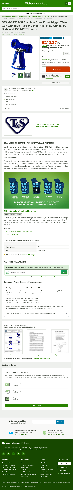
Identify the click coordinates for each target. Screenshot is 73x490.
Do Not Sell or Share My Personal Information (56, 482)
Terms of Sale (6, 482)
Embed (19, 214)
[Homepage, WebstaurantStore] (36, 3)
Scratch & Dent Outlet (27, 465)
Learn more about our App (56, 434)
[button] (14, 75)
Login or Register (36, 405)
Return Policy (44, 476)
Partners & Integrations (8, 474)
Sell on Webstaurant (46, 474)
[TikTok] (18, 453)
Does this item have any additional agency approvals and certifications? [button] (30, 314)
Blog (22, 463)
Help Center (64, 463)
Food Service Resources (28, 472)
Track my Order (64, 467)
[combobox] (36, 8)
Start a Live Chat (46, 59)
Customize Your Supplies (9, 469)
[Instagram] (3, 453)
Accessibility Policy (35, 482)
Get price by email (47, 51)
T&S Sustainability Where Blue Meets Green (20, 211)
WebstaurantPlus (7, 463)
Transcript (12, 214)
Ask (64, 272)
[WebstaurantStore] (25, 443)
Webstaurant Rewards (8, 465)
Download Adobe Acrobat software (43, 358)
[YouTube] (8, 453)
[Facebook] (13, 453)
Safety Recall (24, 476)
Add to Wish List (56, 82)
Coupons (23, 469)
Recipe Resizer (6, 472)
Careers (42, 467)
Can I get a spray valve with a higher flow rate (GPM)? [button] (24, 288)
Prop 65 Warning (28, 255)
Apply (68, 77)
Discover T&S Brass (12, 234)
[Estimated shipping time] (33, 90)
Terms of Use (44, 276)
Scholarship (43, 472)
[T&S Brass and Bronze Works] (18, 125)
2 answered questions (18, 34)
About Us (43, 463)
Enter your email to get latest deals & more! (18, 422)
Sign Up (60, 422)
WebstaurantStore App (8, 467)
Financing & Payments (47, 469)
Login (44, 45)
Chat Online (63, 470)
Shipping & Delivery (65, 473)
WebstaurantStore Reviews (28, 474)
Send (66, 53)
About (6, 214)
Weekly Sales (24, 467)
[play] (36, 190)
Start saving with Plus (21, 434)
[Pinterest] (23, 453)
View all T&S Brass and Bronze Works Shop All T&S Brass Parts (47, 125)
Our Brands (43, 465)
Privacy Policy (53, 276)
